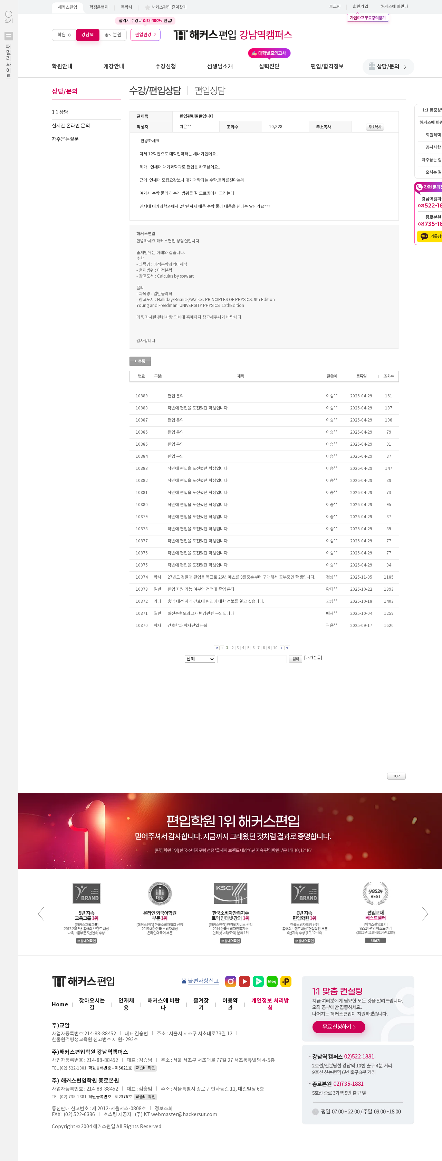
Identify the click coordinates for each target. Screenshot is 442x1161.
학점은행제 (98, 7)
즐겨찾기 (201, 1004)
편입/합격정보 (327, 66)
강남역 (87, 34)
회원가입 (360, 6)
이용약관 (230, 1004)
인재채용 (126, 1004)
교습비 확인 (145, 1068)
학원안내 (62, 66)
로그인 (334, 6)
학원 (61, 34)
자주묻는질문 (65, 139)
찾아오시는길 (92, 1004)
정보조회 (164, 1109)
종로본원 (113, 34)
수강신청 (165, 66)
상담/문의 (388, 66)
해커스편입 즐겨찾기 (169, 7)
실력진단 (269, 66)
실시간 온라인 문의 (71, 126)
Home (60, 1004)
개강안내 (114, 66)
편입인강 (143, 34)
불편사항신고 (203, 981)
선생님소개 (220, 66)
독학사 (126, 7)
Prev (41, 914)
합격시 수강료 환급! (145, 20)
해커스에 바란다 (394, 6)
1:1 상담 (60, 112)
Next (425, 914)
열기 (8, 48)
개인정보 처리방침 (270, 1004)
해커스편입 (67, 7)
